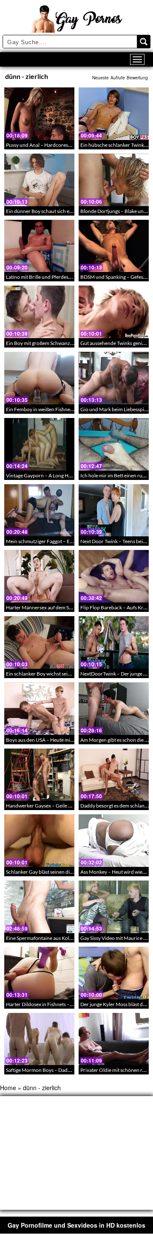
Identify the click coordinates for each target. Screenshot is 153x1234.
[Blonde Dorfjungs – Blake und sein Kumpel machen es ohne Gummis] (114, 180)
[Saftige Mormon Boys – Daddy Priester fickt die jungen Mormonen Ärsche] (39, 1039)
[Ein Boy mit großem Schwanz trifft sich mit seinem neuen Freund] (39, 312)
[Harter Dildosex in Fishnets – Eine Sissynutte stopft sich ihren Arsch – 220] (39, 973)
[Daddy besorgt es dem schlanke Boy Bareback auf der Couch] (114, 775)
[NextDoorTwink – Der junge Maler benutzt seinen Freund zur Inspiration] (114, 642)
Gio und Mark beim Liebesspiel (114, 409)
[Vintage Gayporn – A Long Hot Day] (39, 444)
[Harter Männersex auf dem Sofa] (39, 576)
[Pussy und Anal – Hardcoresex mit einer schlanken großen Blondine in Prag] (39, 113)
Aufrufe (117, 78)
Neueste (100, 78)
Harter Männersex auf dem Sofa (41, 607)
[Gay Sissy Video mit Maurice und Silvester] (114, 907)
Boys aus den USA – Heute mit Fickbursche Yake (59, 740)
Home (8, 1087)
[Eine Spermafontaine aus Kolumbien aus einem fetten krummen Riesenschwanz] (39, 907)
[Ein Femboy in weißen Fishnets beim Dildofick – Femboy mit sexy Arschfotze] (39, 378)
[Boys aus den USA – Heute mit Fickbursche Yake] (39, 708)
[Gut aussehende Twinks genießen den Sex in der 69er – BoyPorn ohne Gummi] (114, 312)
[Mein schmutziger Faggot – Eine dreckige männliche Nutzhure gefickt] (39, 510)
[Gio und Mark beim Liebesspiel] (114, 378)
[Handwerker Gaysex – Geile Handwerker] (39, 775)
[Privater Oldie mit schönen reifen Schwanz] (114, 1039)
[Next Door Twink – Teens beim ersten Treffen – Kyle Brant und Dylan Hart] (114, 510)
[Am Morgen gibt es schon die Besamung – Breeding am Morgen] (114, 708)
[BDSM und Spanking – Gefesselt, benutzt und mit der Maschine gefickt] (114, 246)
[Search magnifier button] (143, 41)
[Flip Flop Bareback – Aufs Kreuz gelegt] (114, 576)
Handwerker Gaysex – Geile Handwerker (51, 805)
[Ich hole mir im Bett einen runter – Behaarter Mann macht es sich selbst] (114, 444)
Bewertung (137, 78)
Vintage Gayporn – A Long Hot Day (44, 475)
